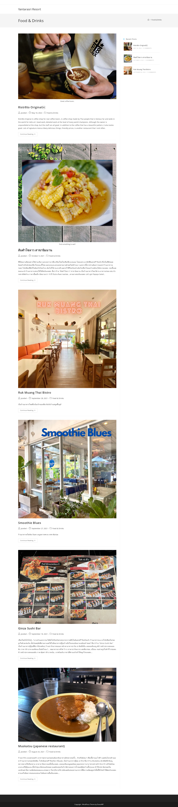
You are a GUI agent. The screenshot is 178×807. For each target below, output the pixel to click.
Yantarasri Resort (29, 9)
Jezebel (24, 113)
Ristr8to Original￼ (31, 107)
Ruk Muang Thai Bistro (34, 392)
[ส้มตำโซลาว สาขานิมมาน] (128, 58)
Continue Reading (28, 133)
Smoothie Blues (29, 523)
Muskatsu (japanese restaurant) (41, 746)
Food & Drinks (156, 20)
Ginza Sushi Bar (29, 628)
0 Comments (147, 48)
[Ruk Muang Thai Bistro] (128, 70)
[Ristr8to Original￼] (128, 46)
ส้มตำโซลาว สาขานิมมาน (35, 250)
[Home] (148, 20)
